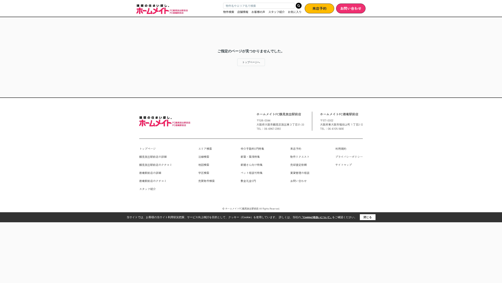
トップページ (147, 149)
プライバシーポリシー (349, 157)
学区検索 (203, 173)
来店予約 (319, 8)
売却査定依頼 (298, 165)
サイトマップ (343, 165)
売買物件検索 (206, 181)
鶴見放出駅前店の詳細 (153, 157)
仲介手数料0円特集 (252, 149)
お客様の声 (258, 12)
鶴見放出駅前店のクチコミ (155, 165)
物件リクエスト (299, 157)
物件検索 (228, 12)
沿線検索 (203, 157)
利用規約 (340, 149)
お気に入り (295, 12)
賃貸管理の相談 (299, 173)
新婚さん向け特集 (252, 165)
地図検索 (203, 165)
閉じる (368, 217)
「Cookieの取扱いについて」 (316, 217)
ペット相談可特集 (252, 173)
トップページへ (251, 62)
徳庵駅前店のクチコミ (153, 181)
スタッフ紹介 (276, 12)
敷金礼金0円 (248, 181)
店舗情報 (242, 12)
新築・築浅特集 (250, 157)
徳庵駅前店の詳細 (150, 173)
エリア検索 (205, 149)
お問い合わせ (350, 8)
